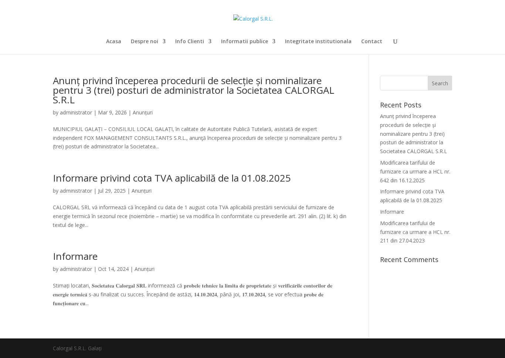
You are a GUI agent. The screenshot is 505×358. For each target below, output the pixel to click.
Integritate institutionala (318, 42)
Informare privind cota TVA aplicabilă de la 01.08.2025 (172, 178)
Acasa (113, 42)
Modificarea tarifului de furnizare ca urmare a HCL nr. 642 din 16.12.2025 (415, 171)
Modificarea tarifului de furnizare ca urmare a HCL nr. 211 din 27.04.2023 (415, 232)
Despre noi (144, 42)
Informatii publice (244, 42)
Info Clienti (189, 42)
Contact (371, 42)
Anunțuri (143, 112)
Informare (75, 256)
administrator (76, 112)
